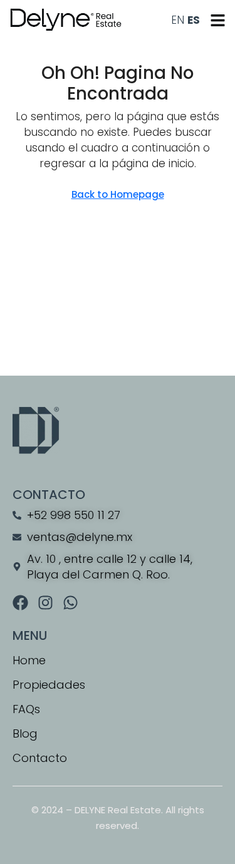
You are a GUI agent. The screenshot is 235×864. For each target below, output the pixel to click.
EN (177, 20)
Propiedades (49, 684)
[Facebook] (20, 602)
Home (29, 660)
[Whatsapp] (70, 602)
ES (193, 20)
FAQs (26, 709)
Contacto (40, 758)
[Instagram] (45, 602)
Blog (25, 733)
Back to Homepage (117, 194)
